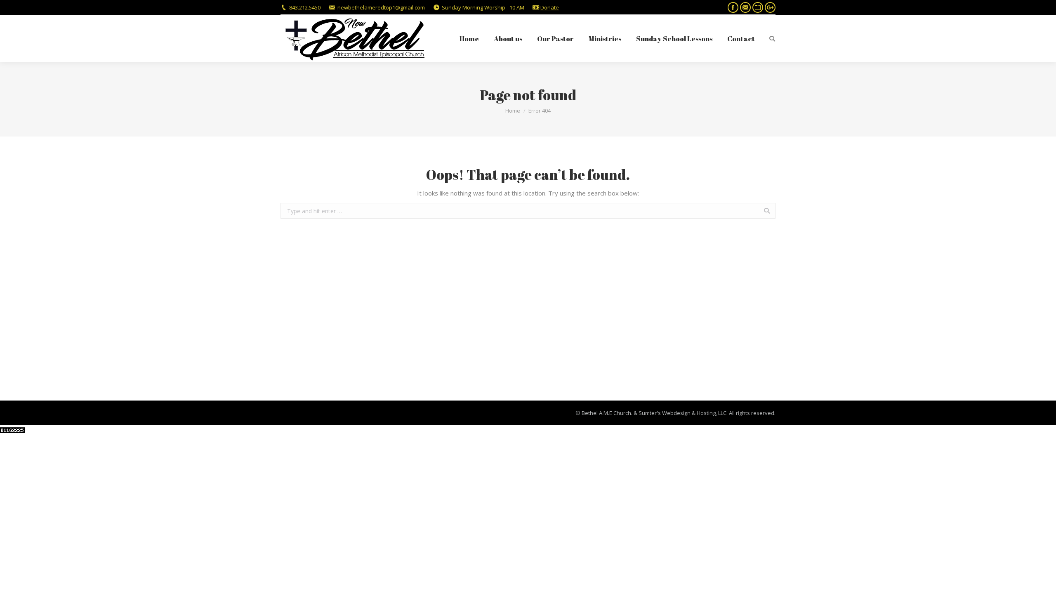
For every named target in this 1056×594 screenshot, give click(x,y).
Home (512, 110)
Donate (549, 7)
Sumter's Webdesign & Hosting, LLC (682, 413)
